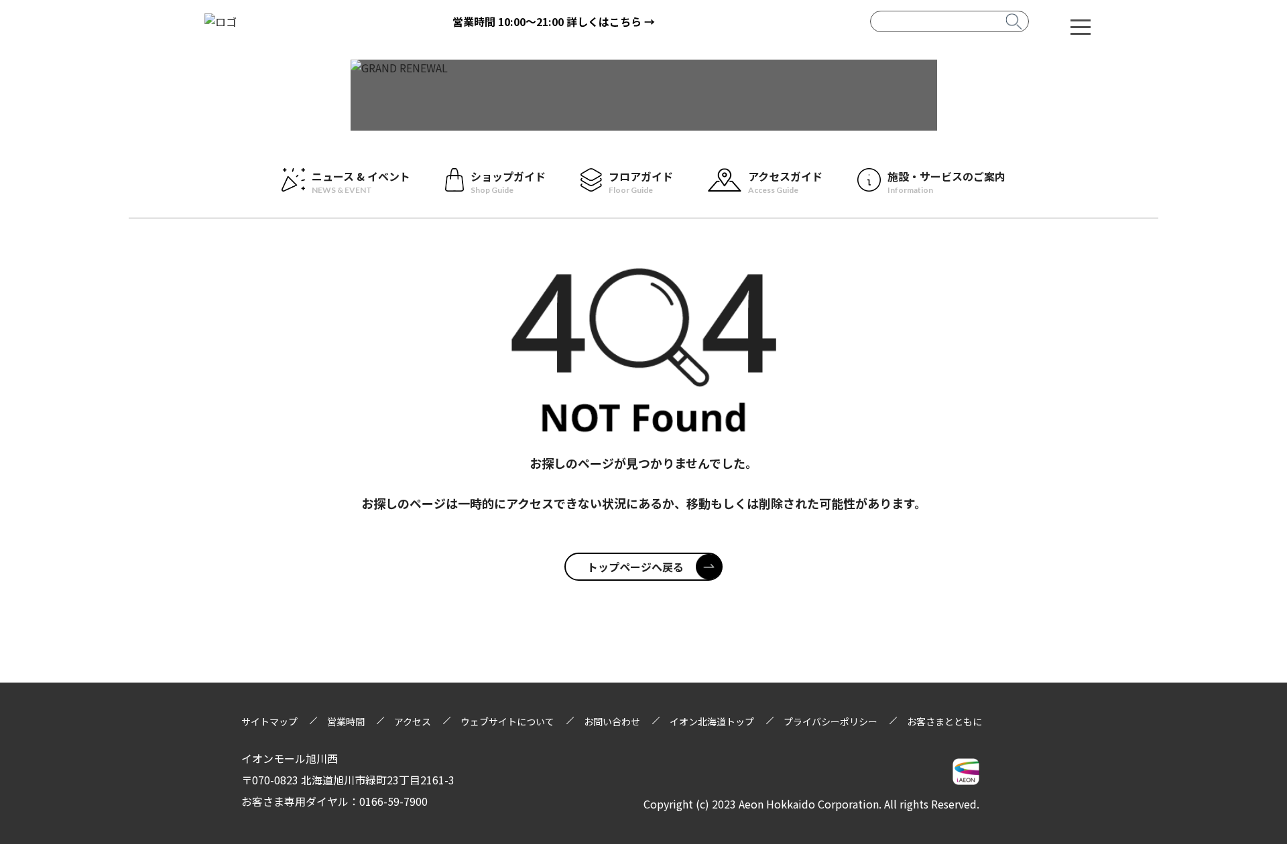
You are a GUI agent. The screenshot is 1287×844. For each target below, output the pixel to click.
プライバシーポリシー (830, 721)
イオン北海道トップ (712, 721)
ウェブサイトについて (507, 721)
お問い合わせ (612, 721)
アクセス (412, 721)
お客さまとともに (944, 721)
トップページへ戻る (635, 567)
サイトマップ (269, 721)
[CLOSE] (1080, 26)
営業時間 (346, 721)
